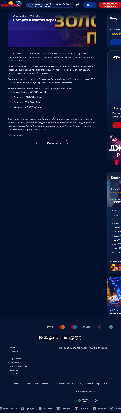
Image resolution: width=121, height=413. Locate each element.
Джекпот (14, 370)
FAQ (80, 383)
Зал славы (14, 362)
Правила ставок (41, 383)
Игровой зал (15, 358)
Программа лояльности (21, 354)
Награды (14, 373)
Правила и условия (21, 383)
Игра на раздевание (19, 366)
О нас (12, 347)
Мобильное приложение (97, 383)
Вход (90, 4)
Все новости (54, 142)
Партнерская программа (63, 383)
